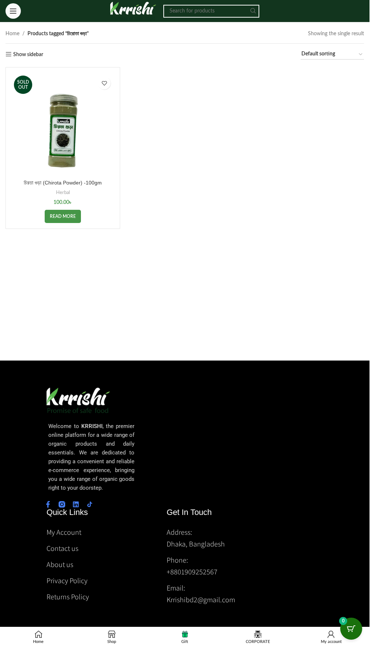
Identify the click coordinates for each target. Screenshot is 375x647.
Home (12, 33)
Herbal (63, 192)
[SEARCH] (252, 11)
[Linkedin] (76, 504)
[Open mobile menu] (13, 11)
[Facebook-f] (48, 504)
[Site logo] (133, 11)
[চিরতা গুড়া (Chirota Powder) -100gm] (62, 124)
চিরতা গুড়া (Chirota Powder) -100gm (63, 183)
